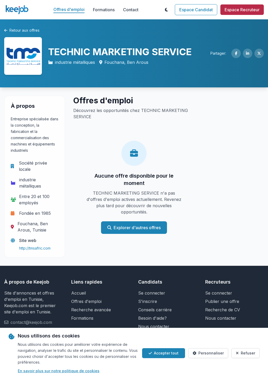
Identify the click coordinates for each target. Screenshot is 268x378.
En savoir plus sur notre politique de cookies (58, 371)
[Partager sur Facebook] (236, 53)
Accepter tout (166, 353)
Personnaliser (211, 353)
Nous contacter (153, 326)
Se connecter (151, 293)
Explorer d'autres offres (137, 227)
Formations (104, 9)
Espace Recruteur (242, 9)
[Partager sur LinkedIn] (247, 53)
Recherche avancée (91, 309)
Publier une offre (222, 301)
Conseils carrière (155, 309)
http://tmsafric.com (35, 248)
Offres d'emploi (69, 9)
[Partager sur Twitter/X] (259, 53)
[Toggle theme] (166, 9)
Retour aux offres (24, 30)
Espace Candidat (196, 9)
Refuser (248, 353)
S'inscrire (147, 301)
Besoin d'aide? (152, 318)
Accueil (78, 293)
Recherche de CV (222, 309)
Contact (130, 9)
